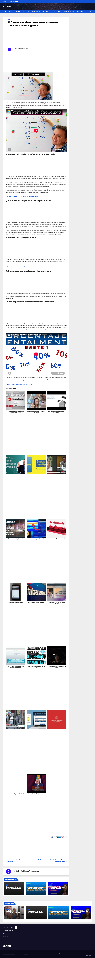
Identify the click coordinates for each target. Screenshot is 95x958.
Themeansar (26, 954)
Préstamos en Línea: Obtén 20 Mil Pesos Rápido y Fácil (35, 888)
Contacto (80, 11)
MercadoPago (35, 11)
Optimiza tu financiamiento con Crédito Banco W (12, 912)
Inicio (10, 11)
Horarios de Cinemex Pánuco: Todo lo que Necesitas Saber (13, 888)
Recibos (52, 11)
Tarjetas (17, 11)
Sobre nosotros (69, 11)
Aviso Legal (6, 933)
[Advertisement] (36, 38)
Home (54, 953)
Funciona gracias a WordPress (9, 954)
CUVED (7, 6)
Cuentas (45, 11)
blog (9, 19)
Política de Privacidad (8, 930)
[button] (90, 11)
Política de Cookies (7, 936)
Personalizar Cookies (70, 953)
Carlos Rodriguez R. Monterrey (21, 48)
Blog (59, 11)
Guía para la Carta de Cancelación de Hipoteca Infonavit (57, 888)
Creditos (26, 11)
